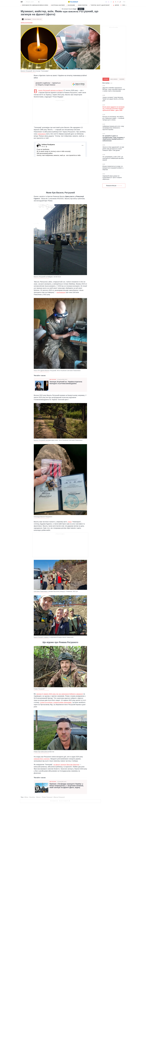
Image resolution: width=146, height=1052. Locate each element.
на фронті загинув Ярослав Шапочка (66, 764)
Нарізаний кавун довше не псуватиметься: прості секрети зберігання (112, 177)
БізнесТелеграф (82, 5)
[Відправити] (38, 2)
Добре (81, 9)
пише (70, 522)
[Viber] (108, 1)
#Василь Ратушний (59, 797)
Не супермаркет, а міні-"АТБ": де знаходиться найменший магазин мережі (113, 158)
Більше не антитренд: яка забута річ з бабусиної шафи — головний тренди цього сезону (113, 118)
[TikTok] (120, 2)
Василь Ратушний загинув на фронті (50, 90)
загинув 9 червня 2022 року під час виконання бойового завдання (59, 694)
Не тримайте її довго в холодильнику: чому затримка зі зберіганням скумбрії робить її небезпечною (113, 138)
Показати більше (111, 185)
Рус (124, 1)
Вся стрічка (106, 83)
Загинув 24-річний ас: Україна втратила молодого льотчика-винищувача (66, 382)
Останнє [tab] (106, 79)
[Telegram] (111, 2)
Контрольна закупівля (58, 5)
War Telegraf (53, 379)
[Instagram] (118, 2)
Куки (74, 9)
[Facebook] (106, 2)
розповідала (61, 292)
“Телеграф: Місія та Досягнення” (100, 5)
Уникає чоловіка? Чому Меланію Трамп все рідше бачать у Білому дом (113, 99)
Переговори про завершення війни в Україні (35, 5)
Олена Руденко (28, 19)
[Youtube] (113, 2)
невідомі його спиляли (42, 759)
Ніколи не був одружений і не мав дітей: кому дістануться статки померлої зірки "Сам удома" (113, 148)
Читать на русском (26, 22)
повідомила (41, 134)
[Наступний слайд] (126, 5)
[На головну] (73, 2)
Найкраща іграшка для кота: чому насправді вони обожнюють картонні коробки (113, 127)
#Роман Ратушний (47, 797)
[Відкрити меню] (21, 2)
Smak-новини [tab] (113, 79)
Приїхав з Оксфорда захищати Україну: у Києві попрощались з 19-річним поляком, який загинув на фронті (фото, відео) (67, 785)
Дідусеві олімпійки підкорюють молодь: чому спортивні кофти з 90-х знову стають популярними (114, 89)
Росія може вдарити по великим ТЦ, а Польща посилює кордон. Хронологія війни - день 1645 (113, 108)
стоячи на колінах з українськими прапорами (55, 702)
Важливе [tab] (122, 79)
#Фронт (38, 797)
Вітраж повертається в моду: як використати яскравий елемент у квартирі (113, 168)
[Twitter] (116, 2)
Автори (117, 5)
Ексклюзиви (71, 5)
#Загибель (32, 797)
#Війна (26, 797)
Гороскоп (125, 5)
